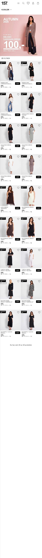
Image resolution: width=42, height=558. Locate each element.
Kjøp (17, 83)
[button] (18, 3)
